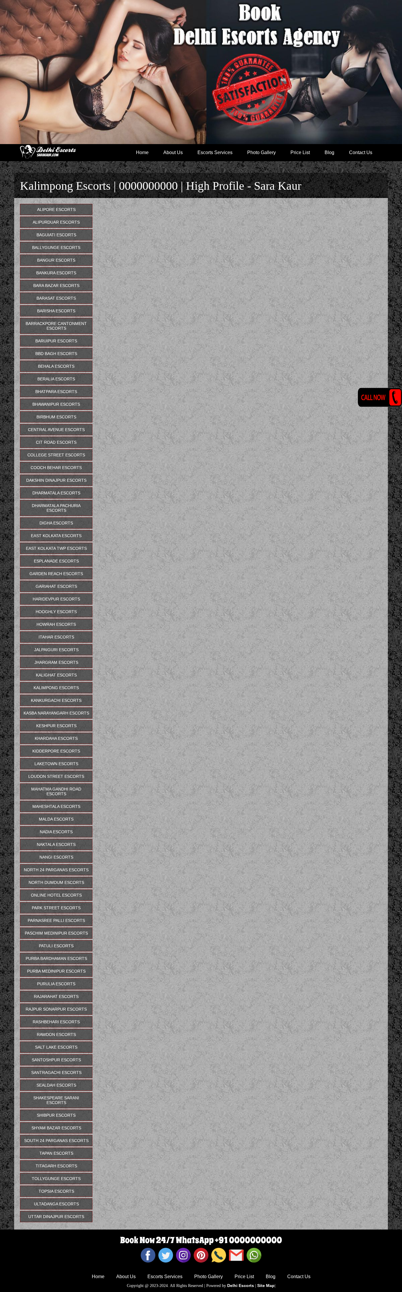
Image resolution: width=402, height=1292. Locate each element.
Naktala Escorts (56, 844)
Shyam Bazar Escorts (56, 1128)
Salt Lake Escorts (56, 1047)
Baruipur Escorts (56, 341)
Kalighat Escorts (56, 675)
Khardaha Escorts (56, 738)
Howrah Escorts (56, 624)
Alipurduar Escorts (56, 222)
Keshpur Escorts (56, 725)
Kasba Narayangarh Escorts (56, 713)
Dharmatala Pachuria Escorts (56, 508)
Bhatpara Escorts (56, 391)
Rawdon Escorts (56, 1034)
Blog (329, 152)
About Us (173, 152)
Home (142, 152)
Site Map (266, 1285)
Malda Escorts (56, 819)
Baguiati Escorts (56, 234)
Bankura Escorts (56, 272)
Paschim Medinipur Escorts (56, 933)
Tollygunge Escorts (56, 1178)
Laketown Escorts (56, 763)
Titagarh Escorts (56, 1166)
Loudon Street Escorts (56, 776)
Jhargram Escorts (56, 662)
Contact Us (360, 152)
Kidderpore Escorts (56, 751)
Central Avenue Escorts (56, 429)
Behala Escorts (56, 366)
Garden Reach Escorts (56, 573)
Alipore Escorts (56, 209)
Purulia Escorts (56, 983)
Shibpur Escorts (56, 1115)
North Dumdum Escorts (56, 882)
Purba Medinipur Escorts (56, 971)
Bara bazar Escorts (56, 285)
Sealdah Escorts (56, 1085)
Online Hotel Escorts (56, 895)
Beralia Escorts (56, 379)
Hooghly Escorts (56, 611)
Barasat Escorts (56, 298)
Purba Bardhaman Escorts (56, 958)
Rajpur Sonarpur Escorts (56, 1009)
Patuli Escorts (56, 945)
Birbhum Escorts (56, 417)
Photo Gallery (261, 152)
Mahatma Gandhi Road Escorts (56, 791)
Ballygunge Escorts (56, 247)
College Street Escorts (56, 455)
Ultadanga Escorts (56, 1204)
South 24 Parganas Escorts (56, 1140)
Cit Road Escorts (56, 442)
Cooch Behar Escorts (56, 467)
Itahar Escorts (56, 637)
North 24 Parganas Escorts (56, 869)
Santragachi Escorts (56, 1072)
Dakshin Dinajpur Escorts (56, 480)
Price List (300, 152)
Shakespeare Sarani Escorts (56, 1100)
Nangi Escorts (56, 857)
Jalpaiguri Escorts (56, 649)
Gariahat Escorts (56, 586)
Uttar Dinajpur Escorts (56, 1216)
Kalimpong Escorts (56, 687)
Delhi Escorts (240, 1285)
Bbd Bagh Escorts (56, 353)
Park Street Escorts (56, 907)
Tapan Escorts (56, 1153)
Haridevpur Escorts (56, 599)
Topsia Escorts (56, 1191)
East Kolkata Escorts (56, 535)
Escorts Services (214, 152)
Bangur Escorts (56, 260)
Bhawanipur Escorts (56, 404)
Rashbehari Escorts (56, 1021)
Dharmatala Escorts (56, 493)
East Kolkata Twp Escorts (56, 548)
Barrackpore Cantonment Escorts (56, 326)
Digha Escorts (56, 523)
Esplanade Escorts (56, 561)
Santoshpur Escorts (56, 1059)
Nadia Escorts (56, 831)
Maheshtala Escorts (56, 806)
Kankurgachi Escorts (56, 700)
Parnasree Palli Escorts (56, 920)
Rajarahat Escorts (56, 996)
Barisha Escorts (56, 310)
